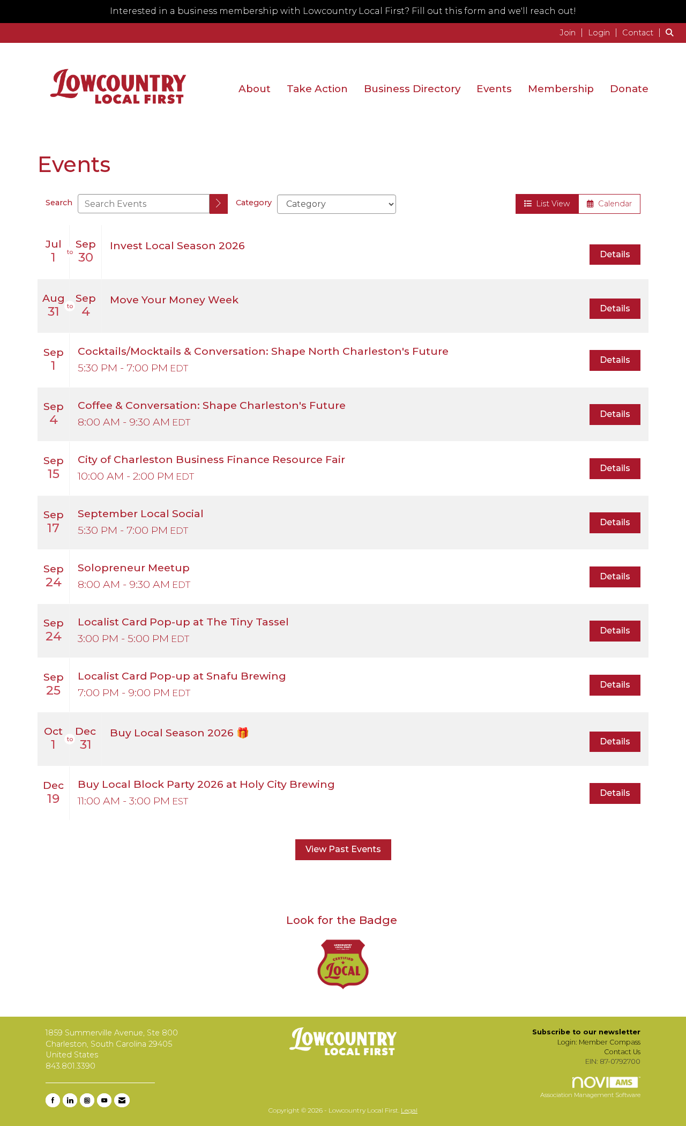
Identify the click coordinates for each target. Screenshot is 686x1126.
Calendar (613, 203)
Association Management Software (590, 1095)
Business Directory (412, 89)
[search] (219, 204)
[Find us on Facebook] (53, 1100)
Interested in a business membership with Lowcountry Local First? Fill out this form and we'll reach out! (343, 11)
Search (59, 202)
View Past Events (343, 849)
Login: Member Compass (598, 1042)
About (254, 89)
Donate (629, 89)
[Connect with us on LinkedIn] (70, 1100)
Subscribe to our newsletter (586, 1032)
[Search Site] (672, 32)
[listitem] (573, 32)
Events (494, 89)
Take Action (317, 89)
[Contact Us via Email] (122, 1100)
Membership (561, 89)
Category (254, 202)
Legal (409, 1110)
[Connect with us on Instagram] (87, 1100)
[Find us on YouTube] (104, 1100)
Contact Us (622, 1052)
